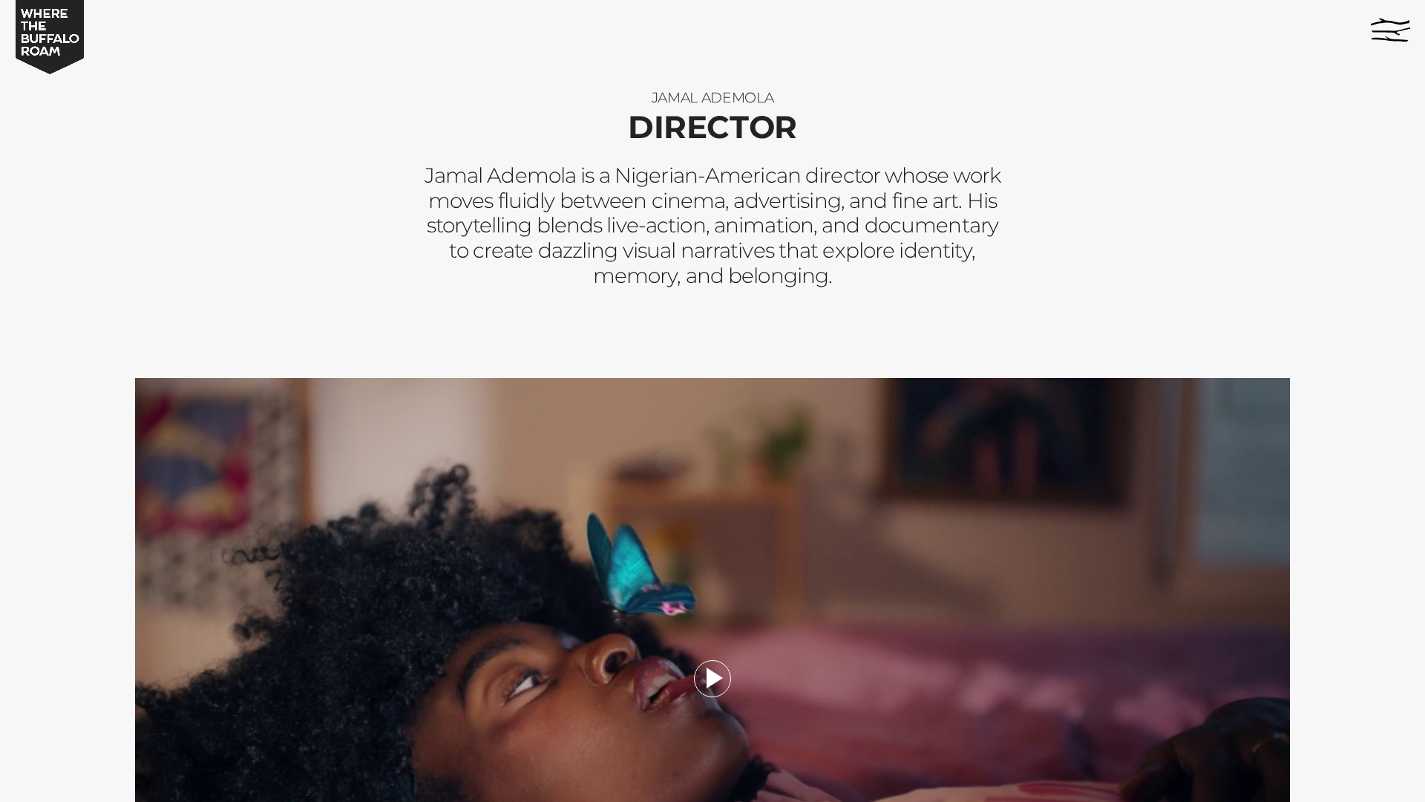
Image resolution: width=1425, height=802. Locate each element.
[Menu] (1390, 29)
